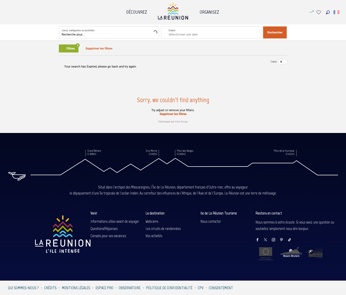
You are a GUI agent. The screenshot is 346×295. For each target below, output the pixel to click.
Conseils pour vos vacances (108, 236)
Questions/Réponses (104, 229)
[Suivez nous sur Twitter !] (268, 240)
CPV (200, 288)
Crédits (50, 288)
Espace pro (104, 288)
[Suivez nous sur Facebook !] (259, 240)
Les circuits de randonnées (163, 229)
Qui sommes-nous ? (23, 288)
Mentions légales (76, 288)
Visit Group (181, 121)
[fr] (336, 12)
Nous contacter (210, 221)
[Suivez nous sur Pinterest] (284, 240)
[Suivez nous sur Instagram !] (276, 240)
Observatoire (130, 288)
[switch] (280, 62)
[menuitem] (136, 11)
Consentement (221, 288)
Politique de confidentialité (169, 288)
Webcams (152, 221)
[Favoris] (319, 12)
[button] (327, 12)
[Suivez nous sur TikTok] (292, 240)
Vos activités (154, 236)
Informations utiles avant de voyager (115, 221)
